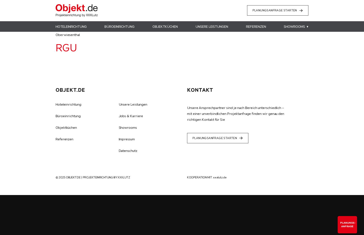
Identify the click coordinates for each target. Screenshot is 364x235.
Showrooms (128, 127)
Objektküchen (66, 127)
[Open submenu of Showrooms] (306, 26)
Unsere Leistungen (133, 104)
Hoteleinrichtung (68, 104)
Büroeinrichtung (68, 116)
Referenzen (64, 139)
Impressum (127, 139)
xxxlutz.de (219, 177)
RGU (66, 47)
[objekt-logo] (77, 6)
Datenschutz (128, 151)
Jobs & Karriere (131, 116)
